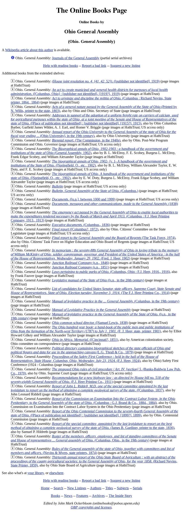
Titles (109, 488)
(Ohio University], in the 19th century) (93, 134)
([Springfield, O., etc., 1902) (89, 163)
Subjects (123, 488)
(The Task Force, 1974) (113, 238)
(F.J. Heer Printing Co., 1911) (90, 380)
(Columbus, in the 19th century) (115, 301)
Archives (98, 496)
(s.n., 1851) (80, 267)
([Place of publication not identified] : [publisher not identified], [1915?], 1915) (94, 119)
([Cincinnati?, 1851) (85, 340)
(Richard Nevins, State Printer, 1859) (94, 461)
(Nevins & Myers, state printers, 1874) (92, 451)
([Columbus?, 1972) (75, 229)
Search (58, 488)
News (68, 496)
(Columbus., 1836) (81, 225)
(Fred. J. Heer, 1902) (95, 254)
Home (45, 488)
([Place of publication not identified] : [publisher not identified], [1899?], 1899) (94, 413)
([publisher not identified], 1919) (106, 81)
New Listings (76, 488)
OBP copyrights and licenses (91, 507)
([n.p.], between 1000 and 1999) (83, 199)
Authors (95, 488)
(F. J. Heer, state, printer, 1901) (92, 329)
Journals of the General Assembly (75, 58)
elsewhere (56, 473)
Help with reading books (60, 66)
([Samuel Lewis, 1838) (90, 323)
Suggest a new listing (125, 66)
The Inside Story (120, 496)
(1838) (115, 204)
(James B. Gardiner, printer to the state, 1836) (92, 426)
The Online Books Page (91, 10)
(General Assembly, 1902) (89, 151)
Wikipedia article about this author (29, 50)
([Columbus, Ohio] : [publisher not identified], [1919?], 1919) (89, 92)
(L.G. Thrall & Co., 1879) (90, 350)
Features (82, 496)
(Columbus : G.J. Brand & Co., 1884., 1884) (93, 401)
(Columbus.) (95, 191)
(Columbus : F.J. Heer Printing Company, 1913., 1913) (94, 216)
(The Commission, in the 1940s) (86, 140)
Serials (137, 488)
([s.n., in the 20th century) (98, 280)
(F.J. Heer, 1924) (84, 359)
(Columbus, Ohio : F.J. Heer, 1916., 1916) (111, 272)
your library (35, 473)
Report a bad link (94, 66)
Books (55, 496)
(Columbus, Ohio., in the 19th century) (94, 438)
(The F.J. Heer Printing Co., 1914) (96, 291)
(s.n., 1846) (80, 263)
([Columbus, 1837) (89, 388)
